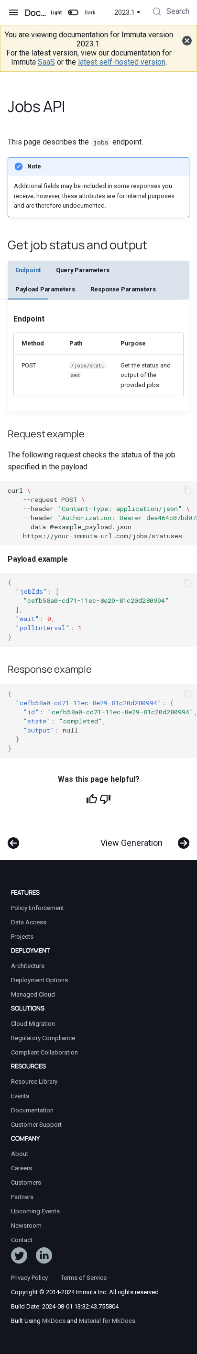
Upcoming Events (35, 1211)
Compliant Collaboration (44, 1052)
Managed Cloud (33, 994)
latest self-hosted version (121, 62)
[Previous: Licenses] (13, 838)
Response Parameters (123, 289)
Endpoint (28, 270)
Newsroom (26, 1225)
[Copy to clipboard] (187, 490)
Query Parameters (82, 270)
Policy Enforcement (37, 907)
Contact (22, 1239)
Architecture (27, 965)
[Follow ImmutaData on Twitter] (19, 1257)
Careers (21, 1168)
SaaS (46, 62)
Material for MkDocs (107, 1320)
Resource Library (34, 1081)
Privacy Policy (29, 1277)
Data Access (28, 922)
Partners (22, 1196)
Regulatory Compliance (43, 1038)
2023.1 (124, 12)
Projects (22, 936)
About (19, 1153)
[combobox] (170, 12)
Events (20, 1095)
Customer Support (36, 1124)
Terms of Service (84, 1277)
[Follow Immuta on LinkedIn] (44, 1257)
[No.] (105, 799)
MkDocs (54, 1320)
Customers (26, 1182)
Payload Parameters (45, 289)
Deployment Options (39, 980)
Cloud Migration (33, 1023)
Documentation (32, 1110)
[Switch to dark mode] (73, 12)
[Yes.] (92, 799)
